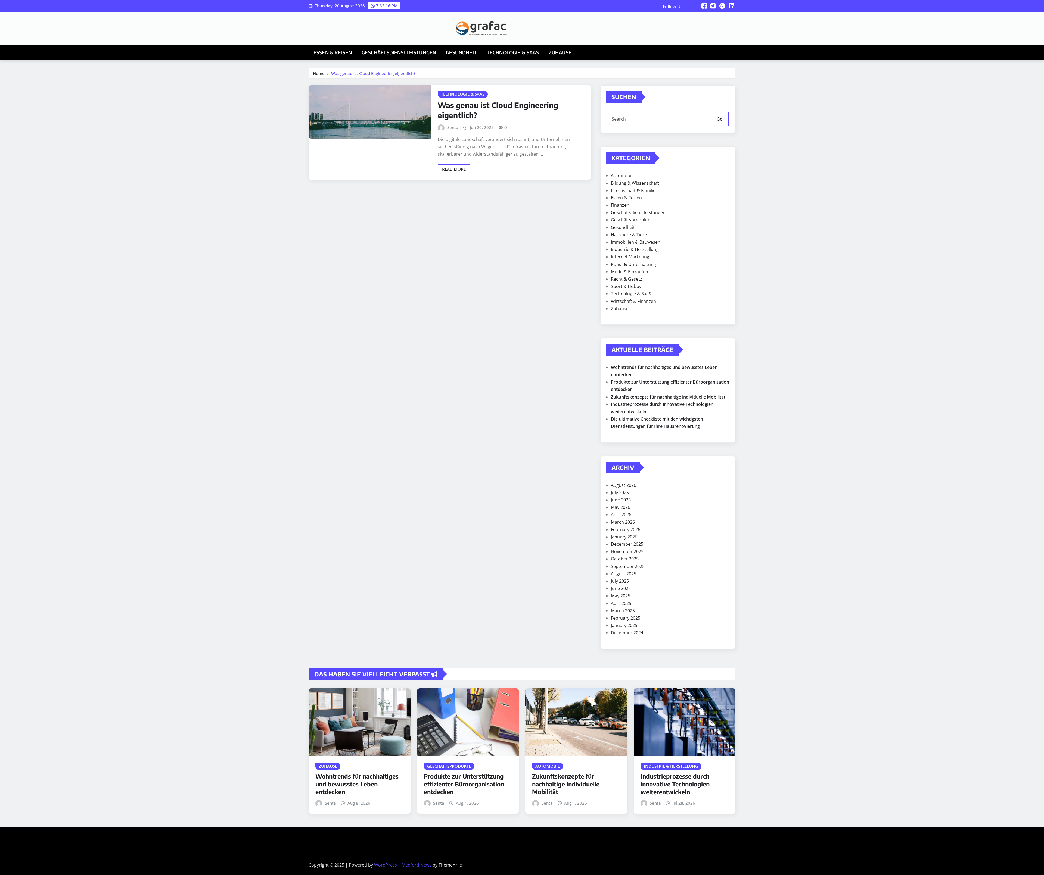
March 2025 (623, 611)
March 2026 (623, 522)
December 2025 (627, 544)
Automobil (621, 175)
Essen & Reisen (332, 52)
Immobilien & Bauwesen (635, 242)
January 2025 (624, 625)
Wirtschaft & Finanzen (633, 301)
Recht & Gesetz (626, 279)
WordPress (385, 865)
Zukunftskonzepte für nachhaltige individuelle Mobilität (668, 397)
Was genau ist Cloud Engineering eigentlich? (373, 73)
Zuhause (560, 52)
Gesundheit (461, 52)
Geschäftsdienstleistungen (399, 52)
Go (720, 119)
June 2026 (621, 500)
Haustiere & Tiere (629, 235)
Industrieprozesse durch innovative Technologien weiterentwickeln (675, 783)
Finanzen (620, 205)
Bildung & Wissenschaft (635, 183)
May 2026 (620, 507)
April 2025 (621, 603)
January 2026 (624, 537)
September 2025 (628, 566)
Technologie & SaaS (513, 52)
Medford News (416, 865)
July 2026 (620, 492)
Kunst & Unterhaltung (633, 264)
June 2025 (621, 588)
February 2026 (625, 529)
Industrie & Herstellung (635, 249)
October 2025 (625, 559)
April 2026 (621, 515)
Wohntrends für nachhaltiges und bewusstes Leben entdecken (357, 783)
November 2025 (627, 551)
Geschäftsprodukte (630, 220)
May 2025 (620, 596)
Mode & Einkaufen (629, 272)
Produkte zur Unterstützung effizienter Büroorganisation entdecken (464, 783)
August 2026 (623, 485)
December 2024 (627, 633)
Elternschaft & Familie (633, 190)
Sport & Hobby (626, 286)
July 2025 (620, 581)
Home (319, 73)
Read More (454, 169)
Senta (452, 127)
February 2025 (625, 618)
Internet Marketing (630, 257)
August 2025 (623, 574)
